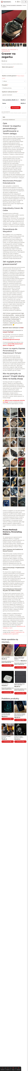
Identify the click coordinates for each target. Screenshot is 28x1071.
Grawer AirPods (5, 683)
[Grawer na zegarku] (14, 26)
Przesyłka (5, 85)
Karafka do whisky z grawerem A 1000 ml (18, 737)
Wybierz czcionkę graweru (13, 77)
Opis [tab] (4, 117)
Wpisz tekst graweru (8, 67)
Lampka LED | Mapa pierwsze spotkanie (6, 714)
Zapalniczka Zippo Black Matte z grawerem (19, 684)
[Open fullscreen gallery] (25, 41)
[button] (3, 45)
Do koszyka (15, 107)
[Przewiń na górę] (3, 1066)
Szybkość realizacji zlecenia (10, 91)
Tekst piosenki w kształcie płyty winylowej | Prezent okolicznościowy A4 (19, 714)
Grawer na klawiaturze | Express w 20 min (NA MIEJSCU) (19, 658)
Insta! (22, 327)
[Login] (15, 1)
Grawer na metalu (9, 112)
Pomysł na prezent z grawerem (20, 112)
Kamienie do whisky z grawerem (6, 737)
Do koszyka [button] (19, 719)
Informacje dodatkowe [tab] (9, 119)
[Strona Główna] (1, 5)
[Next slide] (24, 26)
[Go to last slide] (3, 26)
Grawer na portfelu (6, 657)
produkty (16, 630)
